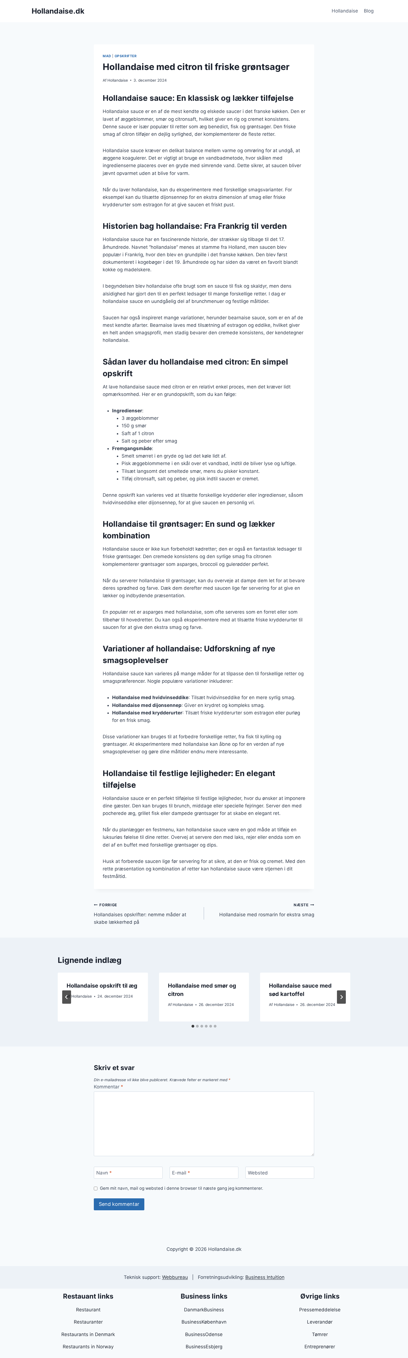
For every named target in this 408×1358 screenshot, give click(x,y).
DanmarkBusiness (204, 1309)
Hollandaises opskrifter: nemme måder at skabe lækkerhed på (140, 914)
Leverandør (320, 1322)
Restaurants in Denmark (88, 1334)
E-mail (181, 1173)
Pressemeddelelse (320, 1309)
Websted (258, 1173)
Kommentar (108, 1087)
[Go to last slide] (66, 997)
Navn (104, 1173)
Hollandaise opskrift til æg (102, 985)
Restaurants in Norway (88, 1346)
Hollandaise (345, 11)
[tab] (193, 1026)
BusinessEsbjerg (204, 1346)
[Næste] (341, 997)
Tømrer (320, 1334)
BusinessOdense (204, 1334)
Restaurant (88, 1309)
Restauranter (88, 1322)
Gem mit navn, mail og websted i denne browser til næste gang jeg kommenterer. (181, 1188)
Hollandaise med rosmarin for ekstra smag (266, 910)
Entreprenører (319, 1346)
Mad (107, 56)
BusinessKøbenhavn (204, 1322)
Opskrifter (126, 56)
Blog (369, 11)
